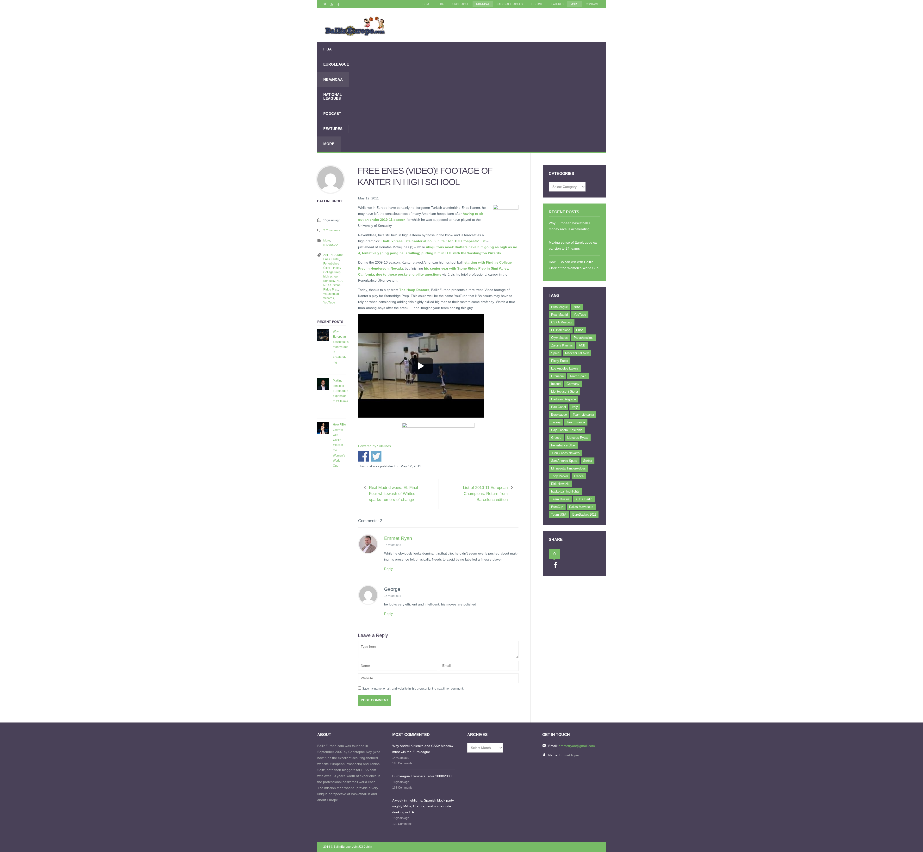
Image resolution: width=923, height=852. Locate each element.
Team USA (558, 514)
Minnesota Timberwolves (568, 468)
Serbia (587, 461)
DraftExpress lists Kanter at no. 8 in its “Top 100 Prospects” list (433, 241)
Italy (575, 407)
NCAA (327, 285)
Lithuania (557, 376)
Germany (573, 384)
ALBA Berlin (583, 499)
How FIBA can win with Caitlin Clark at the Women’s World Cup (339, 445)
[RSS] (331, 4)
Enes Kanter (331, 259)
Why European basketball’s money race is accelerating (341, 347)
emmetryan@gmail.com (577, 746)
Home (426, 4)
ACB (582, 345)
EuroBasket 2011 (584, 514)
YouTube (329, 302)
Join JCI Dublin (362, 846)
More (575, 4)
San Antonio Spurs (564, 461)
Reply (388, 569)
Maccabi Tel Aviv (577, 353)
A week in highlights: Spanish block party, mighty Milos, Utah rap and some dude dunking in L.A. (423, 806)
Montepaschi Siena (564, 391)
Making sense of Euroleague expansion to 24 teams (340, 391)
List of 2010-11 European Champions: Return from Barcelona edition (485, 493)
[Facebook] (338, 4)
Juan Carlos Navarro (565, 453)
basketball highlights (565, 491)
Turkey (556, 422)
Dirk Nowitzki (560, 484)
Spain (555, 353)
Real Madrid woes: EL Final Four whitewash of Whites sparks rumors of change (393, 493)
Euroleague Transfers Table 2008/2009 (422, 776)
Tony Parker (559, 476)
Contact (592, 4)
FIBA (440, 4)
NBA (340, 281)
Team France (576, 422)
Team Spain (578, 376)
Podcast (536, 4)
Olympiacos (559, 338)
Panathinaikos (583, 338)
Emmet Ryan (398, 538)
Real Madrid (559, 314)
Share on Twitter (376, 456)
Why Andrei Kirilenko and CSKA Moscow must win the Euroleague (422, 749)
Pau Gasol (558, 407)
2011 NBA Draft (333, 255)
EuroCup (557, 507)
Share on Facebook (363, 456)
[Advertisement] (480, 96)
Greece (556, 437)
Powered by (374, 446)
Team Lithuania (583, 414)
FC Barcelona (560, 330)
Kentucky (329, 281)
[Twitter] (325, 4)
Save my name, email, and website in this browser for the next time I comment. (413, 688)
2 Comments (331, 230)
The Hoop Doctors (414, 290)
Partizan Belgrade (563, 399)
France (579, 476)
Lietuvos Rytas (577, 437)
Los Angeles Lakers (565, 368)
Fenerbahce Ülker (563, 445)
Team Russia (560, 499)
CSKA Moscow (561, 322)
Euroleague (559, 414)
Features (556, 4)
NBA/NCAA (482, 4)
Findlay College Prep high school (332, 272)
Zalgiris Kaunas (562, 345)
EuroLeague (460, 4)
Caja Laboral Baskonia (566, 430)
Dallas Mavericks (581, 507)
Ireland (556, 384)
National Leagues (510, 4)
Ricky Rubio (559, 361)
